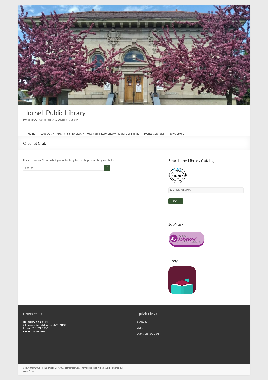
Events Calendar (154, 133)
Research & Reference (100, 133)
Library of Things (128, 133)
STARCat (142, 321)
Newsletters (176, 133)
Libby (140, 327)
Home (31, 133)
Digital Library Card (148, 333)
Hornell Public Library (54, 113)
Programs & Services (69, 133)
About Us (46, 133)
